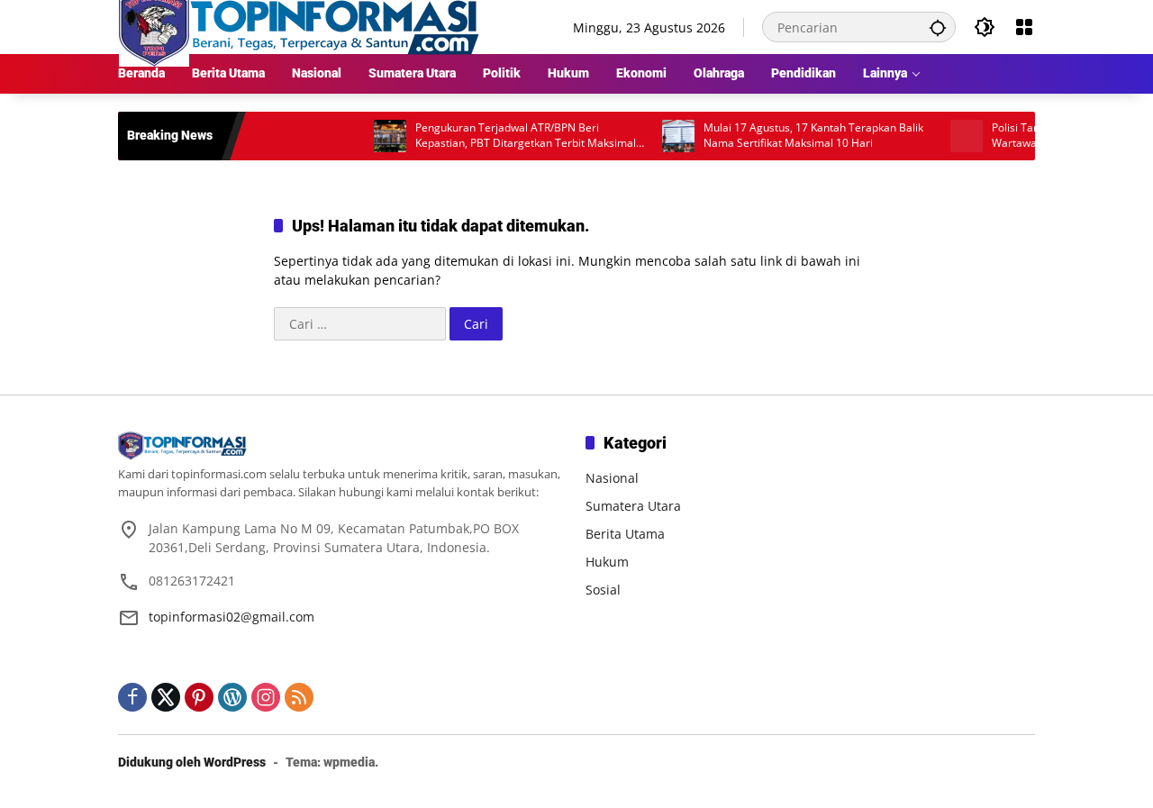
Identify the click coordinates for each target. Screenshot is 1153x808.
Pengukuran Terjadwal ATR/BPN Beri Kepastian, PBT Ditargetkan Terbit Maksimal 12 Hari (509, 136)
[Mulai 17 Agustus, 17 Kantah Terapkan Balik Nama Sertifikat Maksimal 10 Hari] (662, 136)
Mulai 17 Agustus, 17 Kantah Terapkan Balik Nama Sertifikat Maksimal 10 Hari (797, 135)
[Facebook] (132, 697)
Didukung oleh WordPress (192, 762)
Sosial (603, 589)
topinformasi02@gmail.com (231, 616)
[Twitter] (165, 697)
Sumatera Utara (633, 505)
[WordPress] (232, 697)
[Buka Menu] (1024, 27)
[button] (938, 27)
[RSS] (299, 697)
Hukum (607, 561)
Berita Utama (625, 533)
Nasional (612, 477)
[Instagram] (265, 697)
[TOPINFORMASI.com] (299, 25)
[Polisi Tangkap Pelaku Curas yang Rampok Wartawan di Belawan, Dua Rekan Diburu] (950, 136)
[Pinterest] (199, 697)
